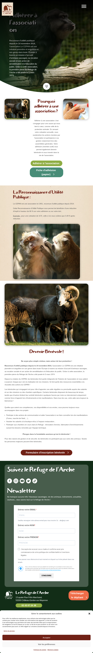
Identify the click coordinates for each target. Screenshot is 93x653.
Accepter (46, 637)
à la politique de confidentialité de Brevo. (50, 570)
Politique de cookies (40, 650)
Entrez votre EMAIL (27, 509)
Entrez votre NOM (26, 525)
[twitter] (28, 483)
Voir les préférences (46, 644)
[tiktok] (34, 483)
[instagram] (15, 483)
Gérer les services (9, 631)
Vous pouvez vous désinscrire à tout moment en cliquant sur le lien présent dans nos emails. (46, 561)
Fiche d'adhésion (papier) (46, 172)
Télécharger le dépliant (77, 595)
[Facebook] (10, 483)
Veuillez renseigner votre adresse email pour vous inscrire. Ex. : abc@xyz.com (43, 520)
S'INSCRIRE (46, 575)
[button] (89, 613)
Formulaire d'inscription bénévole (45, 452)
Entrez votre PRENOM (28, 537)
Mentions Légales (52, 650)
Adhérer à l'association (46, 163)
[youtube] (22, 483)
